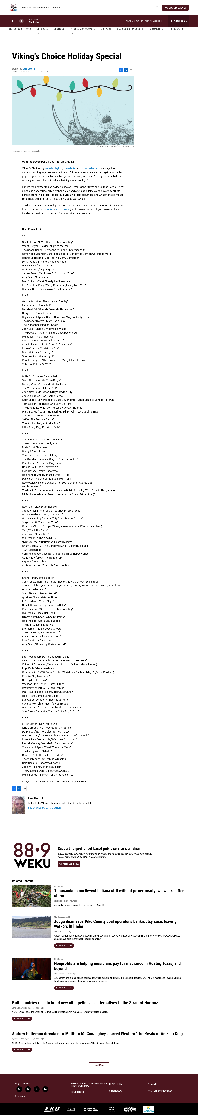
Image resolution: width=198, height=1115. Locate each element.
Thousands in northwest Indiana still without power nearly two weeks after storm (119, 893)
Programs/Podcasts (83, 29)
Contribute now (69, 863)
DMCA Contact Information (160, 1091)
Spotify (48, 209)
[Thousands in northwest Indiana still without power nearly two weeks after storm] (31, 896)
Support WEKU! (176, 7)
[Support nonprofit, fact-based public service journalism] (32, 856)
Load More (99, 1065)
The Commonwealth (62, 917)
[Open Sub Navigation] (11, 33)
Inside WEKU (176, 29)
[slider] (26, 20)
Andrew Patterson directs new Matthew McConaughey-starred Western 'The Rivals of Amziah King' (98, 1033)
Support (106, 29)
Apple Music (63, 209)
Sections (59, 29)
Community (156, 29)
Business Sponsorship (130, 29)
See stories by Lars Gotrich (44, 807)
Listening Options (20, 29)
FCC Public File (77, 1092)
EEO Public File (115, 1084)
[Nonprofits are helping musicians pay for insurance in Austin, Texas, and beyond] (31, 969)
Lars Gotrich (29, 68)
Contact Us (153, 1084)
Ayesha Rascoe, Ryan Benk (22, 1039)
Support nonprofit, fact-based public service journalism (99, 848)
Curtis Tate (58, 931)
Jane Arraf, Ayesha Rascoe (22, 1008)
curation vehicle (88, 168)
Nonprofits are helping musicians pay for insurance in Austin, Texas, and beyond (117, 966)
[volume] (21, 21)
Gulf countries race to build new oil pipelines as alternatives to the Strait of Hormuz (85, 1002)
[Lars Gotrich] (18, 805)
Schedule (42, 29)
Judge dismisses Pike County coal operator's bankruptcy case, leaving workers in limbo (115, 924)
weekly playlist (53, 168)
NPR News (58, 886)
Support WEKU (115, 1091)
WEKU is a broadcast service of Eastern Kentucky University (89, 1085)
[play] (12, 21)
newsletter (70, 168)
